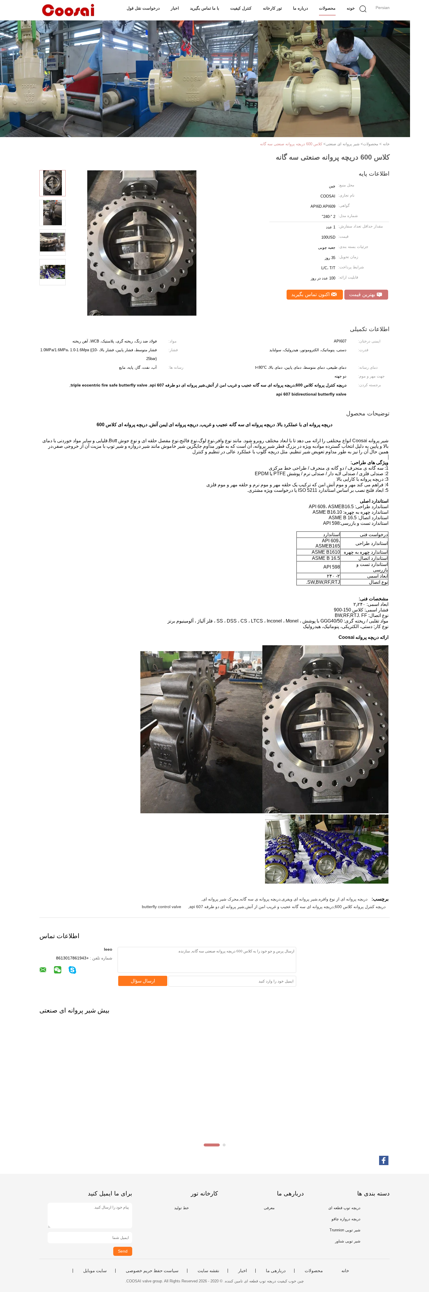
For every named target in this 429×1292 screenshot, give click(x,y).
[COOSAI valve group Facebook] (383, 1160)
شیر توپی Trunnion (344, 1230)
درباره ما (300, 8)
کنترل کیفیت (241, 8)
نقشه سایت (208, 1271)
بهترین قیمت (363, 294)
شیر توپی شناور (347, 1241)
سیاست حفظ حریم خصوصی (152, 1271)
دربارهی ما (276, 1271)
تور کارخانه (272, 8)
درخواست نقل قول (143, 8)
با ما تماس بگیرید (204, 8)
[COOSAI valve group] (67, 10)
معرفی (269, 1208)
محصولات (327, 8)
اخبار (175, 8)
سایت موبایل (95, 1271)
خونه (351, 8)
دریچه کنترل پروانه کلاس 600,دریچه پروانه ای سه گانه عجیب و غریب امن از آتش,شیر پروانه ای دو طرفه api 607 (287, 906)
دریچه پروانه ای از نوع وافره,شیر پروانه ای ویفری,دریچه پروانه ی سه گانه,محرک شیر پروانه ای (285, 899)
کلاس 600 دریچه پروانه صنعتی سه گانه (291, 144)
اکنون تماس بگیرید (311, 294)
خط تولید (181, 1208)
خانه (345, 1271)
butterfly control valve (161, 906)
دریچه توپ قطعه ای (344, 1208)
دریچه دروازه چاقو (346, 1219)
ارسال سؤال (143, 980)
